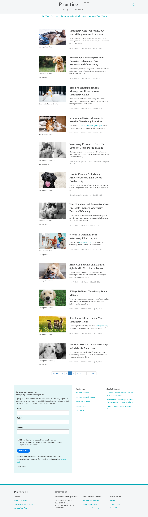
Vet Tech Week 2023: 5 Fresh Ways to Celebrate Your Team (88, 346)
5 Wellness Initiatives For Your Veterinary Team (86, 319)
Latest (17, 497)
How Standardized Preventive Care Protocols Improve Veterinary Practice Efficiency (89, 207)
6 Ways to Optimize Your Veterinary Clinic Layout (83, 236)
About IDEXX (115, 497)
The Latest (80, 410)
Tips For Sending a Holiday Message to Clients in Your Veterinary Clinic (84, 91)
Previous (56, 373)
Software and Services (90, 500)
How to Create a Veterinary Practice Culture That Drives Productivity (85, 177)
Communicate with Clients (73, 16)
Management (44, 77)
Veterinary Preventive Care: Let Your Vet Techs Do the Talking (87, 145)
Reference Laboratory (90, 508)
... (88, 373)
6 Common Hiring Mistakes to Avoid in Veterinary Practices (86, 119)
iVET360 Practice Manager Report (90, 125)
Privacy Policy (115, 504)
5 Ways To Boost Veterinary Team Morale (88, 293)
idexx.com (113, 500)
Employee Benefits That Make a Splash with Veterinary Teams (87, 266)
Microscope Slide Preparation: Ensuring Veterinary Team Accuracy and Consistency (86, 60)
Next (93, 373)
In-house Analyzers (89, 504)
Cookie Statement (116, 508)
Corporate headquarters (66, 497)
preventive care (99, 161)
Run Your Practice (49, 16)
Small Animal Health (91, 497)
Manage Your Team (98, 16)
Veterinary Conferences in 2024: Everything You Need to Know (87, 32)
